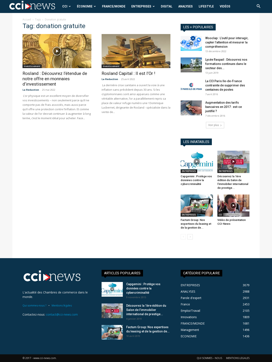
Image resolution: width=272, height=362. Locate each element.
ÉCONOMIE (84, 6)
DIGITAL (166, 6)
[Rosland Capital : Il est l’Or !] (136, 51)
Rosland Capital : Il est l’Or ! (128, 73)
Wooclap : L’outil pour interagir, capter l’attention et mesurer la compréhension (226, 42)
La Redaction (31, 89)
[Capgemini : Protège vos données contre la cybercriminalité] (197, 162)
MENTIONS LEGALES (237, 358)
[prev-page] (183, 236)
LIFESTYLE (206, 6)
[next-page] (190, 236)
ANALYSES (185, 6)
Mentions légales (62, 305)
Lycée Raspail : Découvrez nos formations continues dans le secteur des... (226, 64)
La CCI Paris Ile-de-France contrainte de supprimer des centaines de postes (225, 85)
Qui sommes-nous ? (34, 305)
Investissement (32, 66)
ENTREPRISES (141, 6)
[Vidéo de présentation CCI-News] (233, 206)
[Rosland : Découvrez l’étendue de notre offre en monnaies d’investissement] (57, 51)
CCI (64, 6)
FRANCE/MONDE (113, 6)
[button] (258, 7)
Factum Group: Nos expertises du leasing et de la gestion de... (196, 223)
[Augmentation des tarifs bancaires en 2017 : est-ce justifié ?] (191, 107)
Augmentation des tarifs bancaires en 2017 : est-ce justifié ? (223, 107)
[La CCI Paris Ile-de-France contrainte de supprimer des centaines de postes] (191, 86)
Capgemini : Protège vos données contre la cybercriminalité (196, 180)
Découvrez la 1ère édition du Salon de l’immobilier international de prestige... (146, 310)
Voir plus (213, 125)
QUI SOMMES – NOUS (209, 358)
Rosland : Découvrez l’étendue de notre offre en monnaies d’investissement (55, 79)
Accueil (27, 19)
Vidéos (225, 6)
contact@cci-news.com (62, 314)
